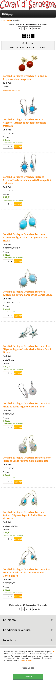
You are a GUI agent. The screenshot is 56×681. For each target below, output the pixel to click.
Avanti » (36, 28)
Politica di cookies (26, 660)
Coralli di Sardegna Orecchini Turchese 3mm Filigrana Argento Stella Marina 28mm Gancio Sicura (27, 349)
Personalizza (28, 667)
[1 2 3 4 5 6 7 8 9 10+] (8, 147)
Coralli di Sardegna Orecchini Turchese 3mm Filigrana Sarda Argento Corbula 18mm (27, 405)
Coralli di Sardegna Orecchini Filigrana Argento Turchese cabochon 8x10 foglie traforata (24, 122)
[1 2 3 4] (8, 539)
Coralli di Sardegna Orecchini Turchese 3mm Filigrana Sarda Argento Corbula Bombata (27, 459)
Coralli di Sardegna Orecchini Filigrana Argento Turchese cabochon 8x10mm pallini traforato (27, 180)
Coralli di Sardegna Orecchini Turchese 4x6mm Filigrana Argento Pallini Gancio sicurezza (24, 515)
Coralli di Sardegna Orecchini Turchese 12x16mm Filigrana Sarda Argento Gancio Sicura (25, 237)
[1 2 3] (8, 261)
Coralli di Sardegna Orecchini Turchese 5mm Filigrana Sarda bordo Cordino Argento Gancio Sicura (27, 572)
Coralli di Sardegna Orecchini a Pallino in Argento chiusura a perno (25, 77)
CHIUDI (54, 651)
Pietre (5, 13)
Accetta (28, 676)
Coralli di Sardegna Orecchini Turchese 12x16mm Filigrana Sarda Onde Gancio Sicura (28, 293)
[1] (8, 316)
